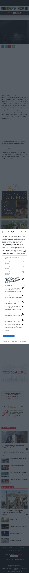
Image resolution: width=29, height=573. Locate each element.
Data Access (14, 341)
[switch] (23, 261)
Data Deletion (6, 341)
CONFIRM (9, 336)
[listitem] (14, 258)
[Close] (26, 232)
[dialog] (14, 286)
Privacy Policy (23, 341)
